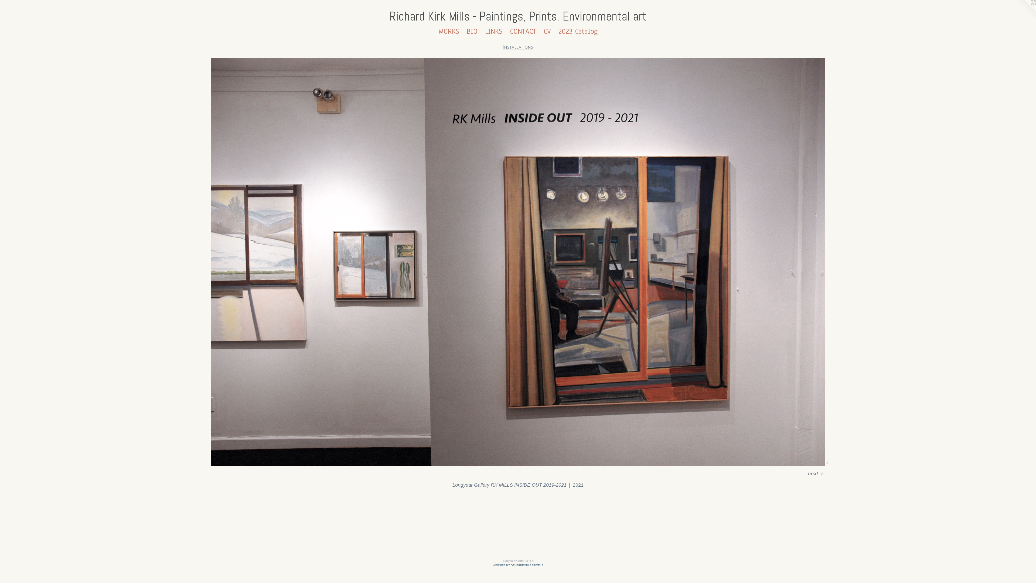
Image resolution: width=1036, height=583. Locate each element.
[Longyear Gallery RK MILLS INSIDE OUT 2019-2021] (518, 262)
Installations (518, 47)
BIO (472, 31)
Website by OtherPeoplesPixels (518, 565)
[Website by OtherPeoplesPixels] (1025, 11)
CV (547, 31)
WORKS (448, 31)
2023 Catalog (578, 31)
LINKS (493, 31)
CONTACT (523, 31)
